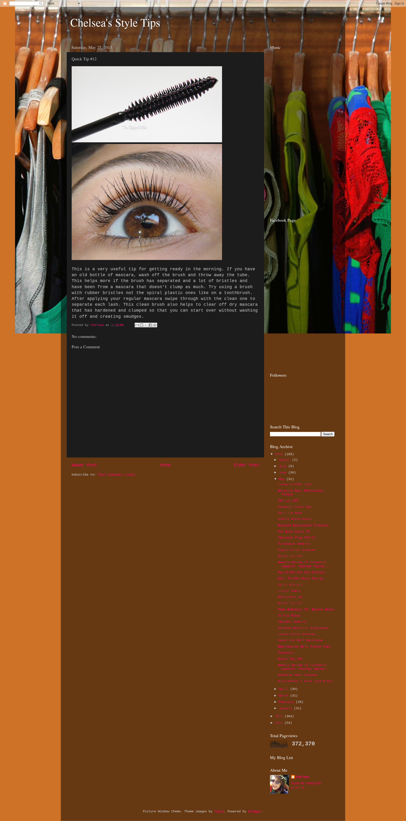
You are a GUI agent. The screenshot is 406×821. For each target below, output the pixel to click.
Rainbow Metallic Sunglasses (303, 628)
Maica (219, 811)
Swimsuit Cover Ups (295, 507)
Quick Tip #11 (290, 603)
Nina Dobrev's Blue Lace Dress (305, 681)
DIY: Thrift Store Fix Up (300, 578)
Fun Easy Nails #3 (294, 531)
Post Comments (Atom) (116, 474)
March (284, 695)
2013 (280, 454)
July (283, 466)
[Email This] (137, 325)
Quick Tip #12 (290, 556)
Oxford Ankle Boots (295, 519)
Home (165, 465)
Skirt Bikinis (290, 585)
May (282, 479)
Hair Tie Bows (290, 513)
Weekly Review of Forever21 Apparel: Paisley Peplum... (304, 667)
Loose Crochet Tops (295, 484)
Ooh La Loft (288, 500)
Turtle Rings (289, 615)
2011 (280, 723)
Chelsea (302, 777)
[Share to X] (146, 325)
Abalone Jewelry (292, 621)
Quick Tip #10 (290, 659)
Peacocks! (286, 652)
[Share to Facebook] (150, 325)
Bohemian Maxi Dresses (297, 675)
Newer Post (84, 465)
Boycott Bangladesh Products (303, 525)
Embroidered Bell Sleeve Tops (304, 646)
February (287, 702)
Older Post (246, 465)
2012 (280, 716)
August (285, 460)
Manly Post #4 (290, 597)
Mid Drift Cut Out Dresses (301, 572)
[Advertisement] (299, 179)
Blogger (254, 811)
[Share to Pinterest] (154, 325)
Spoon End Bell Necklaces (300, 640)
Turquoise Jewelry (294, 544)
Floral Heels (289, 591)
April (284, 689)
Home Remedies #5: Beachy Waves (306, 609)
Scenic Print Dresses (297, 550)
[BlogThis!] (141, 325)
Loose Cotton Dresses (297, 634)
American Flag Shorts (297, 537)
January (286, 708)
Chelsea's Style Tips (115, 22)
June (283, 472)
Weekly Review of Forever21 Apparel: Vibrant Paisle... (304, 564)
